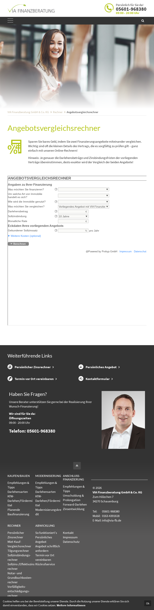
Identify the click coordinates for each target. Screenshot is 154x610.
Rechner (58, 112)
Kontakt (68, 533)
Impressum (70, 537)
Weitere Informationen (71, 605)
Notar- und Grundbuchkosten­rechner (20, 577)
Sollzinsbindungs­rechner (19, 557)
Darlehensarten (18, 492)
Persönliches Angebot (101, 367)
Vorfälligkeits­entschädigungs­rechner (18, 591)
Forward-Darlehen (75, 504)
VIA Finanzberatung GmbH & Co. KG (28, 112)
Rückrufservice (45, 564)
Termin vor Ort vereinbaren (34, 379)
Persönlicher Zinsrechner (33, 367)
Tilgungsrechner (18, 551)
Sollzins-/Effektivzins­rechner (21, 566)
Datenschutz (71, 542)
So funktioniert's (46, 533)
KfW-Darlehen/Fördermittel (20, 500)
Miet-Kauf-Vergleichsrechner (19, 544)
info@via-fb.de (111, 520)
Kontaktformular (98, 379)
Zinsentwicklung (74, 509)
